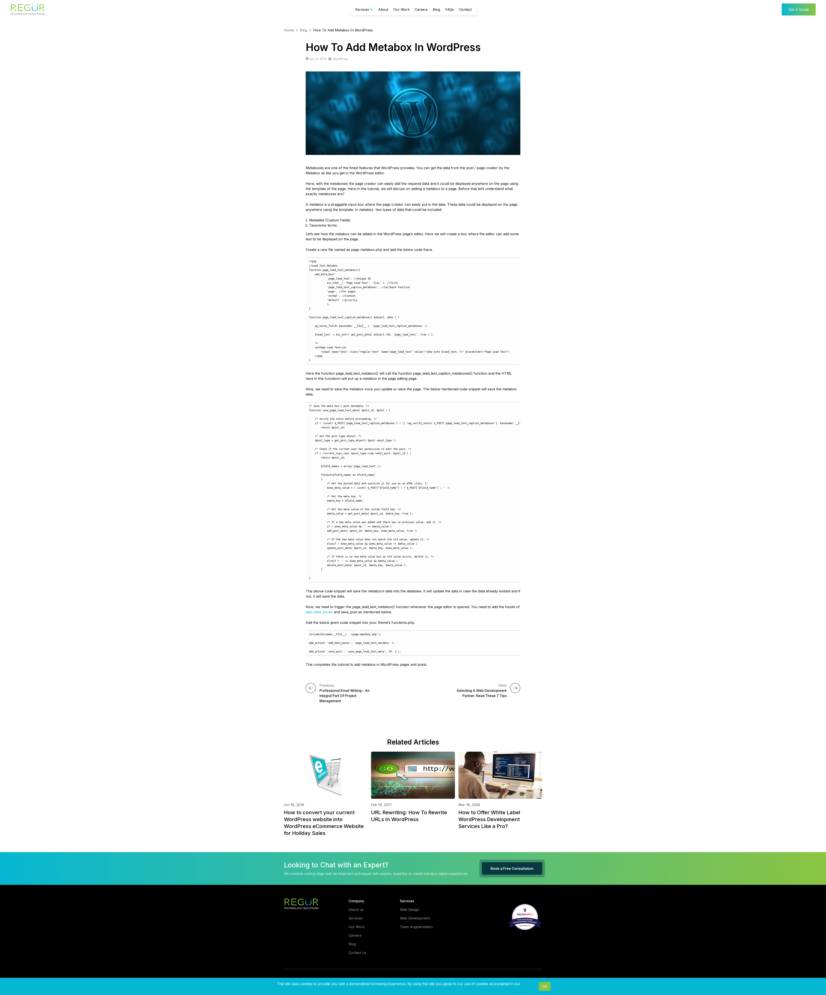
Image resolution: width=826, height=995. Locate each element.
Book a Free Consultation (512, 868)
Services (362, 9)
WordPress (340, 59)
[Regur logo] (301, 903)
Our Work (401, 9)
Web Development (415, 918)
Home (289, 30)
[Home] (27, 9)
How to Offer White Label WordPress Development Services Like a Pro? (489, 819)
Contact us (357, 952)
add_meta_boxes (319, 612)
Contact (465, 9)
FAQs (449, 9)
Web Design (409, 909)
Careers (421, 9)
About (383, 9)
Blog (436, 9)
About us (356, 909)
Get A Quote (799, 9)
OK (544, 986)
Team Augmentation (416, 927)
